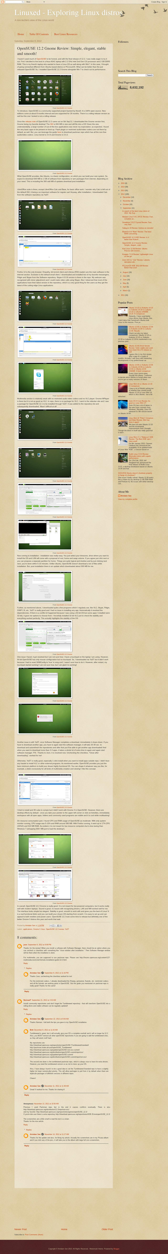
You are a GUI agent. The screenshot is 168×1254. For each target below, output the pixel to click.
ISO (51, 124)
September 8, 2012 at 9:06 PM (39, 945)
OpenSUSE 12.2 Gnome (64, 108)
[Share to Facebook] (58, 925)
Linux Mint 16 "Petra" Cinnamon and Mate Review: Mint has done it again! (141, 420)
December (127, 197)
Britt (31, 1030)
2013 (123, 190)
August (126, 272)
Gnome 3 (36, 929)
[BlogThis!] (53, 925)
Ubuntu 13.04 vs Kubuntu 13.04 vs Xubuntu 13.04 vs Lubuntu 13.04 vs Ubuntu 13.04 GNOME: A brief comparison (141, 368)
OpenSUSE (41, 59)
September (127, 208)
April (125, 287)
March (125, 291)
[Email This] (50, 925)
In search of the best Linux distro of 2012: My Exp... (135, 212)
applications (27, 929)
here (59, 132)
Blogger (116, 1249)
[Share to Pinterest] (60, 925)
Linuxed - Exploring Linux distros (68, 12)
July (125, 276)
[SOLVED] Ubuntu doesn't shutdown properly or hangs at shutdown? (135, 474)
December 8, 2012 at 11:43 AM (46, 1030)
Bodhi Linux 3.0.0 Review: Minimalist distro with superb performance (140, 456)
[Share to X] (55, 925)
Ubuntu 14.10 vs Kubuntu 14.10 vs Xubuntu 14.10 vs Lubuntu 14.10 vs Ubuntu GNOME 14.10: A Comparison (141, 311)
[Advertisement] (62, 26)
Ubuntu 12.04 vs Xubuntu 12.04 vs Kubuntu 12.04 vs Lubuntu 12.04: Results (141, 329)
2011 (123, 295)
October (126, 204)
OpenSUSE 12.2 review (55, 929)
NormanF (27, 1000)
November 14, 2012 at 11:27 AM (56, 1134)
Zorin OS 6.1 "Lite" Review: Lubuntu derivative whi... (136, 261)
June (125, 280)
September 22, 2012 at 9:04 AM (56, 1019)
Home (21, 34)
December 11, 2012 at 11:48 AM (56, 1086)
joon (25, 945)
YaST (67, 929)
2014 (123, 187)
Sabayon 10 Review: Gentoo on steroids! (137, 228)
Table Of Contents (39, 34)
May (125, 283)
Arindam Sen (35, 973)
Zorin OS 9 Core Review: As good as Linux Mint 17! (139, 402)
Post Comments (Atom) (34, 1235)
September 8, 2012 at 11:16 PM (56, 973)
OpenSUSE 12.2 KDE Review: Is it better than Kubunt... (135, 238)
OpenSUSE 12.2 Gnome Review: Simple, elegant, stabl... (135, 244)
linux (43, 929)
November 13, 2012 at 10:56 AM (46, 1104)
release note (30, 122)
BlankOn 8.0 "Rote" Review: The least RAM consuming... (136, 233)
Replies (29, 968)
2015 (123, 183)
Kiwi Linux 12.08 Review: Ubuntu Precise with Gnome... (134, 250)
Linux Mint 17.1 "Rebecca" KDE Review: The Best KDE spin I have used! (141, 439)
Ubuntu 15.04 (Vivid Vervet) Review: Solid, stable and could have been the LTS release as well (141, 349)
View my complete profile (127, 499)
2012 (123, 194)
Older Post (107, 1229)
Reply (25, 963)
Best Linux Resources (65, 34)
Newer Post (20, 1229)
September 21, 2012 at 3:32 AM (44, 1000)
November (127, 201)
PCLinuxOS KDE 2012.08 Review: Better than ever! (135, 267)
